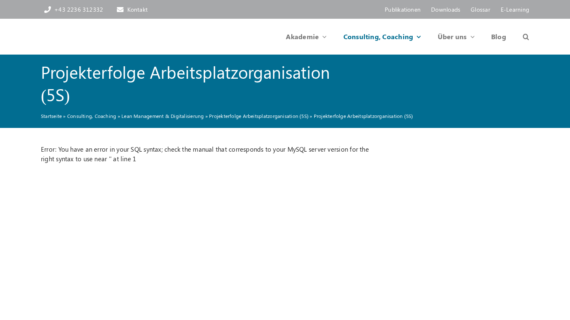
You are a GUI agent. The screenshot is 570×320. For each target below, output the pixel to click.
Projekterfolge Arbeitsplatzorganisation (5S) (258, 115)
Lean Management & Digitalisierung (162, 115)
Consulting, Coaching (91, 115)
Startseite (51, 115)
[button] (517, 36)
